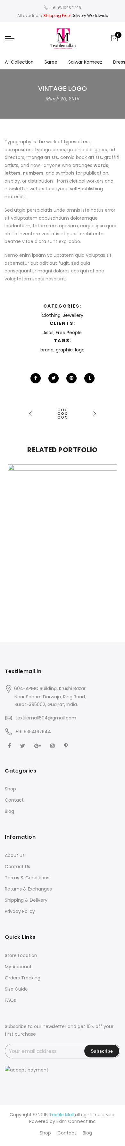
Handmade (81, 530)
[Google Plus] (38, 746)
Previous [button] (16, 536)
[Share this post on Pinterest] (71, 378)
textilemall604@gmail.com (45, 718)
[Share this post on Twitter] (53, 378)
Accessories (44, 530)
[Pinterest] (66, 746)
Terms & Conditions (27, 878)
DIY (63, 530)
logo (80, 350)
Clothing (51, 315)
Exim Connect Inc (76, 1121)
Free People (69, 332)
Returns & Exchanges (28, 889)
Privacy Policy (20, 911)
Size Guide (16, 989)
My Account (18, 966)
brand (47, 350)
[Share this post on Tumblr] (89, 378)
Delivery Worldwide (89, 15)
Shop (10, 789)
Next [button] (109, 536)
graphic (64, 350)
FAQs (10, 1000)
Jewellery (73, 315)
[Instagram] (53, 746)
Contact (14, 800)
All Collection (19, 62)
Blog (9, 811)
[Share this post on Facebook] (35, 378)
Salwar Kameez (85, 62)
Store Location (21, 955)
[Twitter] (23, 746)
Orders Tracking (22, 978)
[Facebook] (10, 746)
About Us (15, 855)
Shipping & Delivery (26, 900)
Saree (51, 62)
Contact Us (17, 866)
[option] (62, 536)
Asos (48, 332)
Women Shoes (62, 523)
